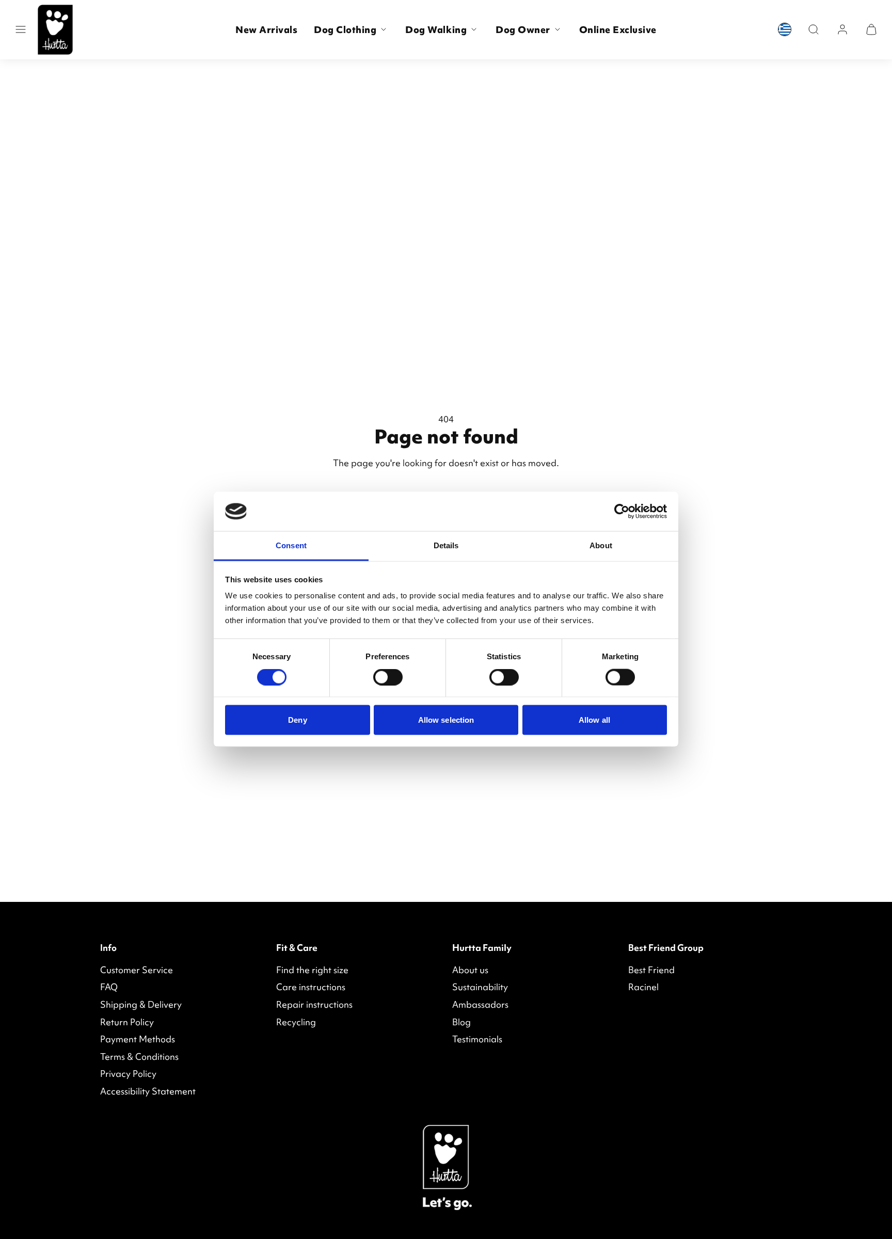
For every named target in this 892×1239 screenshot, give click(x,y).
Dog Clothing (345, 29)
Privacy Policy (128, 1073)
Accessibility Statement (148, 1091)
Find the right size (312, 970)
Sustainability (480, 987)
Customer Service (136, 970)
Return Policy (127, 1022)
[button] (20, 29)
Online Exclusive (618, 29)
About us (470, 970)
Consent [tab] (291, 545)
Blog (461, 1022)
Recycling (296, 1022)
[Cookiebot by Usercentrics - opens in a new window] (622, 511)
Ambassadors (480, 1004)
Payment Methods (137, 1039)
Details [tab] (446, 545)
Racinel (643, 987)
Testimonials (477, 1039)
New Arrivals (266, 29)
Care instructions (310, 987)
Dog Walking (436, 29)
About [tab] (601, 545)
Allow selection (446, 720)
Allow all (594, 720)
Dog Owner (523, 29)
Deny (297, 720)
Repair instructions (314, 1004)
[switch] (388, 677)
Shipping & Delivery (141, 1004)
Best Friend (651, 970)
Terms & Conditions (139, 1056)
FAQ (109, 987)
